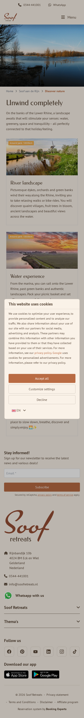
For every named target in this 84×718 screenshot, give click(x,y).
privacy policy (42, 353)
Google (57, 353)
